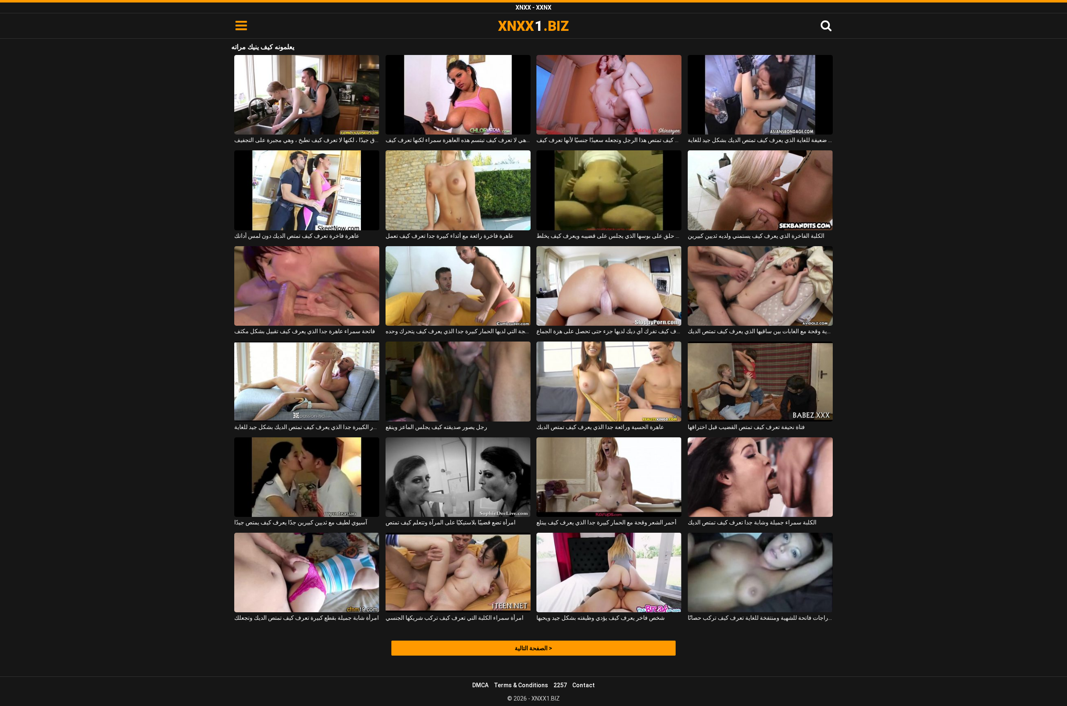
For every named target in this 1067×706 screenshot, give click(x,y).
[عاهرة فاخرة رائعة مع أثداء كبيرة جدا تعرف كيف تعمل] (458, 190)
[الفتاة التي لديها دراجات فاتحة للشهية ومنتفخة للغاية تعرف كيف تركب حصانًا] (760, 572)
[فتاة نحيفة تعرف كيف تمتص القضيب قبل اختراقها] (760, 381)
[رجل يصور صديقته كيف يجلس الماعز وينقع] (458, 381)
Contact (583, 685)
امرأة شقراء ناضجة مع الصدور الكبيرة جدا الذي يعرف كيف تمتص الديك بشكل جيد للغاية (306, 427)
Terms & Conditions (521, 685)
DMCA (480, 685)
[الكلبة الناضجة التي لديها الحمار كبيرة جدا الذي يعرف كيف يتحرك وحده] (458, 286)
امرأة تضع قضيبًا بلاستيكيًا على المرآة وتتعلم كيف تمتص (451, 522)
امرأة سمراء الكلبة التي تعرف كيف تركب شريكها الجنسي (454, 617)
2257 (560, 685)
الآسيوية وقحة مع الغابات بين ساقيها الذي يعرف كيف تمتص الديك (760, 331)
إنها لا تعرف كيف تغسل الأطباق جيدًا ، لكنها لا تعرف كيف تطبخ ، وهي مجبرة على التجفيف (306, 140)
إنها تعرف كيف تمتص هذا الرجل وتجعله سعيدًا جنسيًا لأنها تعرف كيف (608, 140)
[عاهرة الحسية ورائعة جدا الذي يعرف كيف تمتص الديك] (608, 381)
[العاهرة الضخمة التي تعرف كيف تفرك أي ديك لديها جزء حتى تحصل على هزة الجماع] (608, 286)
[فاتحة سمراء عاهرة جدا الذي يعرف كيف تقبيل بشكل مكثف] (306, 286)
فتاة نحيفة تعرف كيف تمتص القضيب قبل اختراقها (746, 427)
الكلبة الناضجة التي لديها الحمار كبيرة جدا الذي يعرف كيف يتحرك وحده (458, 331)
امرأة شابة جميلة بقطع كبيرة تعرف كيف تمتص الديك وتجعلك (306, 617)
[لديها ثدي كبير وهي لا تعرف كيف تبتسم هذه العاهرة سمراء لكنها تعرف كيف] (458, 95)
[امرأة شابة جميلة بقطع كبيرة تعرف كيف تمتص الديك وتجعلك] (306, 572)
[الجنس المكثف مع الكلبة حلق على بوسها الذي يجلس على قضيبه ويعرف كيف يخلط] (608, 190)
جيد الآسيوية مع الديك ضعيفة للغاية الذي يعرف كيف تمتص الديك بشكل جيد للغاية (760, 140)
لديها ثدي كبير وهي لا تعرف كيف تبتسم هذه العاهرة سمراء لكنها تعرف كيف (458, 140)
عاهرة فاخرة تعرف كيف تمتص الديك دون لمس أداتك (296, 235)
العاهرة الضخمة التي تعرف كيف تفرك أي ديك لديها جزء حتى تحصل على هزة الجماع (608, 331)
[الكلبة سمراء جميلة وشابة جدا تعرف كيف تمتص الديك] (760, 477)
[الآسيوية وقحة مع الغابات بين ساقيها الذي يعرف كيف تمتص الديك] (760, 286)
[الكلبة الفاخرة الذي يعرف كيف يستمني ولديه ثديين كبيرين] (760, 190)
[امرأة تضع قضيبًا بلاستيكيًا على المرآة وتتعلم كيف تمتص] (458, 477)
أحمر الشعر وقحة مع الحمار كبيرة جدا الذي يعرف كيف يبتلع (606, 522)
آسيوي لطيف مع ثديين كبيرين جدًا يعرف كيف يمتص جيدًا (300, 522)
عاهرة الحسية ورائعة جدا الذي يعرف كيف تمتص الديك (600, 427)
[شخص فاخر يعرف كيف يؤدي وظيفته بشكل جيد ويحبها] (608, 572)
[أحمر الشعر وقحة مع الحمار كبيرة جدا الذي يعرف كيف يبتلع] (608, 477)
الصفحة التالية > (533, 648)
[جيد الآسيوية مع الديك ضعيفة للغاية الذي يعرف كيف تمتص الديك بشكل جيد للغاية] (760, 95)
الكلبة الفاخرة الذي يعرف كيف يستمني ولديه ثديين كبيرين (756, 235)
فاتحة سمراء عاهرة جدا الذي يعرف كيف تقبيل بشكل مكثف (304, 331)
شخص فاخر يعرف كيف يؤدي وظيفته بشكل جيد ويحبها (600, 617)
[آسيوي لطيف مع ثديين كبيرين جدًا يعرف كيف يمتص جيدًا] (306, 477)
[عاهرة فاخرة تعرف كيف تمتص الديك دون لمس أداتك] (306, 190)
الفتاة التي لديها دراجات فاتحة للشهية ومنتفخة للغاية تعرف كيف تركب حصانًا (760, 617)
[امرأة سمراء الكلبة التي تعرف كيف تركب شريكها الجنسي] (458, 572)
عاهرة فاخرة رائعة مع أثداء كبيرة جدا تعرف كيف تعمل (449, 235)
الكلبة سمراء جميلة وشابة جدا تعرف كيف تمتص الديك (752, 522)
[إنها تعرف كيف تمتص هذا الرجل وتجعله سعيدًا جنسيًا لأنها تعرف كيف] (608, 95)
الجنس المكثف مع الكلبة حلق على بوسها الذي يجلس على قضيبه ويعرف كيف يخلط (608, 235)
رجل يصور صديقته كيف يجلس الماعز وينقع (436, 427)
